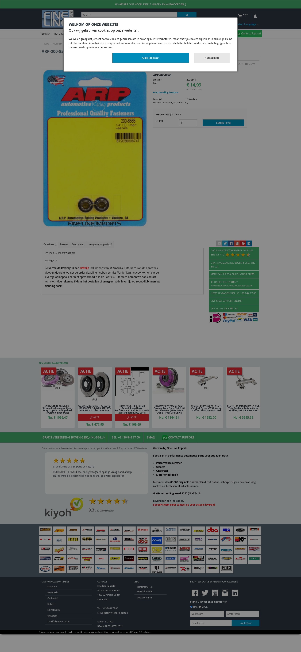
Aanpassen (212, 58)
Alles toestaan (150, 58)
